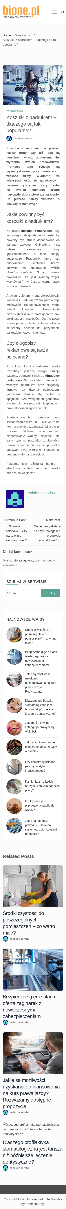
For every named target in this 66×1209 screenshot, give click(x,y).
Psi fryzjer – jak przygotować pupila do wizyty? (39, 805)
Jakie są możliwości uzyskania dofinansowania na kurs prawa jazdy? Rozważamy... (40, 683)
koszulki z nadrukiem (37, 231)
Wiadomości (14, 110)
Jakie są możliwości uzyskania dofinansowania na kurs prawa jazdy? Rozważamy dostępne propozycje (31, 1093)
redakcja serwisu (23, 138)
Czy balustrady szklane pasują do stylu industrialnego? (40, 766)
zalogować (26, 560)
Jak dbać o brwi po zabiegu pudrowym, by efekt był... (39, 727)
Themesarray (35, 1204)
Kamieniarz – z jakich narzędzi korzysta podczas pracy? (42, 786)
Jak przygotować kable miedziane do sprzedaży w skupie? (41, 747)
